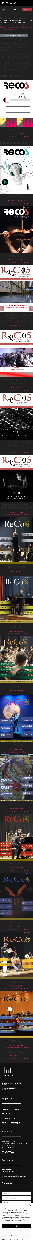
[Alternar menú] (30, 3)
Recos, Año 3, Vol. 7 (16, 749)
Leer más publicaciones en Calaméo (16, 136)
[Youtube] (7, 3)
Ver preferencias (16, 1236)
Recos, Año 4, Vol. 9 (16, 631)
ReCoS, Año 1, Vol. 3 (16, 986)
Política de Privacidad (18, 1239)
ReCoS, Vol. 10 (16, 567)
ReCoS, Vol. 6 (16, 804)
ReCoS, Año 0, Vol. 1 (16, 1056)
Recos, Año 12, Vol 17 (16, 134)
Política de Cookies (9, 1118)
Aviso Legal (28, 1239)
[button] (30, 1205)
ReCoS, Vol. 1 (16, 1051)
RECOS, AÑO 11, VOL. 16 (16, 201)
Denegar (16, 1231)
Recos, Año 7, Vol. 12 (16, 450)
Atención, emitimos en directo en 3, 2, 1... (16, 444)
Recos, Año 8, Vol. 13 (16, 387)
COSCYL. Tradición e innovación (16, 382)
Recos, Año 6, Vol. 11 (16, 512)
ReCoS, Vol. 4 (16, 922)
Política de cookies (7, 1239)
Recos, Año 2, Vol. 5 (16, 868)
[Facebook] (3, 3)
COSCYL (5, 25)
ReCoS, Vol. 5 (16, 863)
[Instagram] (11, 3)
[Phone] (15, 3)
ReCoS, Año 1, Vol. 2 (16, 1045)
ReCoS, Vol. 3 (16, 981)
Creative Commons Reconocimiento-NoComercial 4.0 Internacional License (16, 27)
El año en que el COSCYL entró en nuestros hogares (16, 506)
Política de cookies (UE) (11, 1123)
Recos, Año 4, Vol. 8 (16, 690)
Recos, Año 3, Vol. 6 (16, 808)
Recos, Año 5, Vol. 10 (16, 571)
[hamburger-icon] (15, 10)
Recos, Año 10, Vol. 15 (16, 260)
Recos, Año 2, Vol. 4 (16, 927)
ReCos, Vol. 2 (16, 1041)
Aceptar (16, 1226)
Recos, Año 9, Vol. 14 (16, 325)
